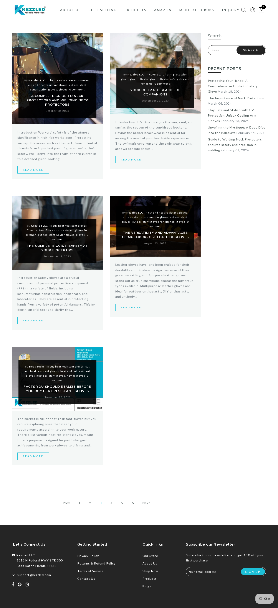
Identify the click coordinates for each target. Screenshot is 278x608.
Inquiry (231, 10)
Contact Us (86, 578)
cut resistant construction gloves (146, 217)
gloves (63, 89)
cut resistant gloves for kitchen (153, 221)
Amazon (163, 10)
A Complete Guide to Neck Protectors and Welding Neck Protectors (57, 100)
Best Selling (103, 10)
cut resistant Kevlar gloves (56, 234)
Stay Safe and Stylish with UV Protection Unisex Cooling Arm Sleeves (232, 115)
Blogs (146, 586)
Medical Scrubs (196, 10)
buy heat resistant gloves (70, 225)
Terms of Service (90, 571)
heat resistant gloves (50, 375)
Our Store (150, 556)
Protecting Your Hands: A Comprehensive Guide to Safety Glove (233, 86)
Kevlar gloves (149, 79)
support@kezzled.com (34, 575)
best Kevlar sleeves (63, 80)
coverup (83, 80)
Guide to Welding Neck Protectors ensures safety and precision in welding (235, 144)
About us (70, 10)
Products (135, 10)
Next (146, 503)
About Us (149, 563)
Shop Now (150, 571)
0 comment (77, 89)
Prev (66, 503)
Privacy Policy (88, 556)
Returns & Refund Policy (96, 563)
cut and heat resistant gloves (48, 85)
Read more (33, 169)
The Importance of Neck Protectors (236, 98)
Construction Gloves (41, 230)
